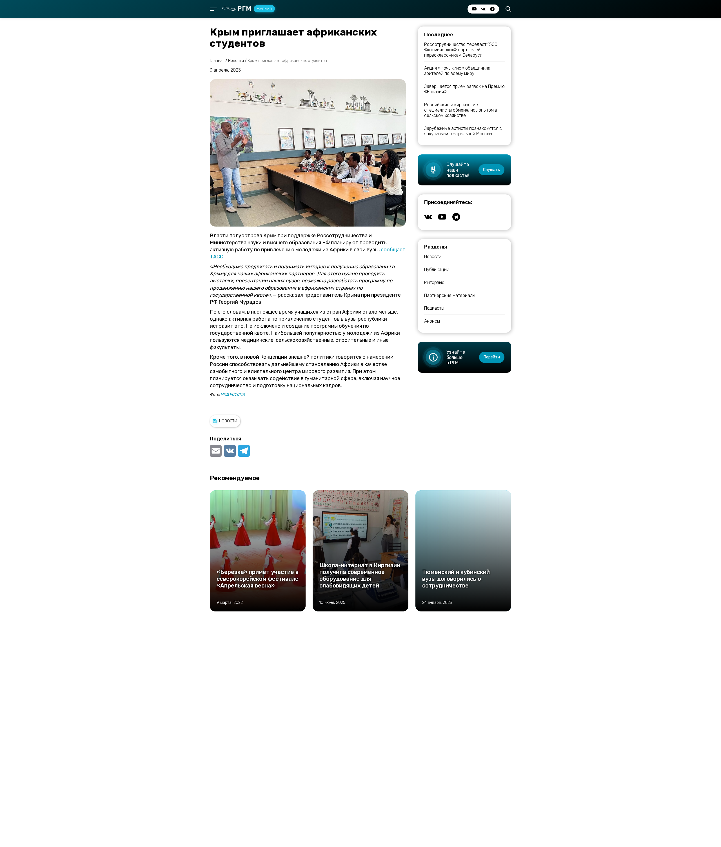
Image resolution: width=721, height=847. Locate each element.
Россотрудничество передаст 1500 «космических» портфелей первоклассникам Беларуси (460, 50)
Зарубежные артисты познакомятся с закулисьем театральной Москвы (463, 131)
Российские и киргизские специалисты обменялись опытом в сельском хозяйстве (460, 110)
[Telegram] (244, 451)
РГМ (254, 8)
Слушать (491, 169)
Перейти (492, 357)
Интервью (434, 282)
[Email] (216, 451)
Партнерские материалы (449, 295)
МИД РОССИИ (233, 394)
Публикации (436, 269)
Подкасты (434, 308)
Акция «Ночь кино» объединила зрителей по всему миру (457, 70)
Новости (228, 421)
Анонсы (432, 321)
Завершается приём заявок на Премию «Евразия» (464, 89)
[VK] (230, 451)
